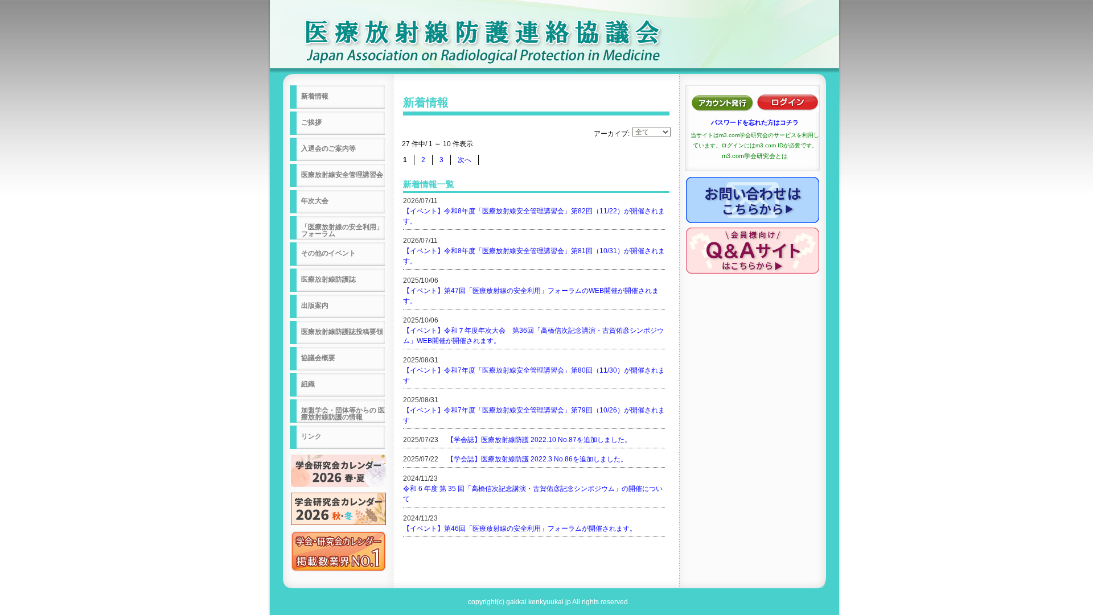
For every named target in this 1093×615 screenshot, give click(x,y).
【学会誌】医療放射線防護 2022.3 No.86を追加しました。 (537, 459)
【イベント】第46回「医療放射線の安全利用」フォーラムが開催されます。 (519, 529)
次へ (464, 160)
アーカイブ (611, 134)
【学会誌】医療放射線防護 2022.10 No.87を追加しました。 (539, 440)
